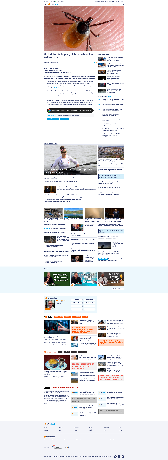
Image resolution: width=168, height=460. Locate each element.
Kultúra (60, 429)
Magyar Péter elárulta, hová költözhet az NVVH (57, 201)
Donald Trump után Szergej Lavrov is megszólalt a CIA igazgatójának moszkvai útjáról (90, 258)
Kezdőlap (50, 115)
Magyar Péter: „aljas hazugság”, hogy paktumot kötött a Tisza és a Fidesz (76, 186)
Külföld (45, 429)
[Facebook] (119, 456)
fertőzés (50, 119)
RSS (102, 456)
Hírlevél (120, 429)
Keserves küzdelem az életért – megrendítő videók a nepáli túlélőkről (51, 220)
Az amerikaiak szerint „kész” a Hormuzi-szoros (56, 251)
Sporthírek (103, 439)
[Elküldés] (96, 62)
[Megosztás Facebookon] (92, 62)
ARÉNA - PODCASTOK (118, 4)
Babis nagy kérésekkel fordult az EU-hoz (54, 224)
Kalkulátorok (82, 352)
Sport (62, 387)
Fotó (120, 427)
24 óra (63, 4)
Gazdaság (46, 430)
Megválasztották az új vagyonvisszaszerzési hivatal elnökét (61, 195)
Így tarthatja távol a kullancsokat (53, 70)
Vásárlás (66, 352)
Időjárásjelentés (79, 439)
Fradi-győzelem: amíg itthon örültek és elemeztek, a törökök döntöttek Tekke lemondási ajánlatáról (108, 253)
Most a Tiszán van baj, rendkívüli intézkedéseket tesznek (72, 219)
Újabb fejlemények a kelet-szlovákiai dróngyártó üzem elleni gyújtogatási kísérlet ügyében (83, 251)
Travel (68, 387)
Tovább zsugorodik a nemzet (58, 228)
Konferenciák (76, 316)
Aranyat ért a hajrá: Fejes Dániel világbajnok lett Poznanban (61, 181)
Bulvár (90, 427)
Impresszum (69, 456)
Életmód (75, 430)
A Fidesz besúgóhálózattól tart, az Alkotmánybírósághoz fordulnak (63, 199)
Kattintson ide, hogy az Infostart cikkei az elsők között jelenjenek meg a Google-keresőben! (71, 110)
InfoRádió (46, 62)
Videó (105, 430)
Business (56, 387)
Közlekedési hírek (67, 439)
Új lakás (85, 316)
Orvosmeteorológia (92, 439)
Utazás (74, 352)
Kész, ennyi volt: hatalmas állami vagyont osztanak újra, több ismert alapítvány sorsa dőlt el (111, 377)
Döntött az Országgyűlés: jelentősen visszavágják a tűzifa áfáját (111, 342)
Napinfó (90, 430)
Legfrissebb (106, 427)
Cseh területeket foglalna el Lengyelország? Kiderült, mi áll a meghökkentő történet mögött (113, 220)
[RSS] (115, 456)
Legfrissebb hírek (55, 439)
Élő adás (77, 299)
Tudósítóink (76, 427)
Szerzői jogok (98, 456)
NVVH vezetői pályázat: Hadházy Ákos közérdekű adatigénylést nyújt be (64, 197)
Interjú (75, 429)
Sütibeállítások (107, 456)
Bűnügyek (91, 429)
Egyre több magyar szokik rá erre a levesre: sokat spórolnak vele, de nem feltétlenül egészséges (55, 373)
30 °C (123, 1)
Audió (105, 429)
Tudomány (61, 427)
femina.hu (57, 88)
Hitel (60, 352)
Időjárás (120, 430)
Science (75, 387)
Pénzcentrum (59, 316)
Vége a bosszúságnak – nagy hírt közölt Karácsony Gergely (109, 160)
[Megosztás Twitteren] (94, 62)
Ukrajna (68, 4)
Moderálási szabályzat (89, 456)
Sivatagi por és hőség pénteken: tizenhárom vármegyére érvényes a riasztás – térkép (93, 220)
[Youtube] (123, 456)
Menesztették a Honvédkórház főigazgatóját (83, 239)
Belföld (54, 115)
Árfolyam (67, 316)
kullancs (56, 119)
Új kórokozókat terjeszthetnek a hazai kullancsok (58, 72)
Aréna (123, 439)
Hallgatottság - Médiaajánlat (59, 456)
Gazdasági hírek (113, 439)
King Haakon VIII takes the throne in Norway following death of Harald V (83, 400)
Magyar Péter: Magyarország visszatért (54, 232)
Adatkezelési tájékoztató (78, 456)
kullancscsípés (64, 119)
